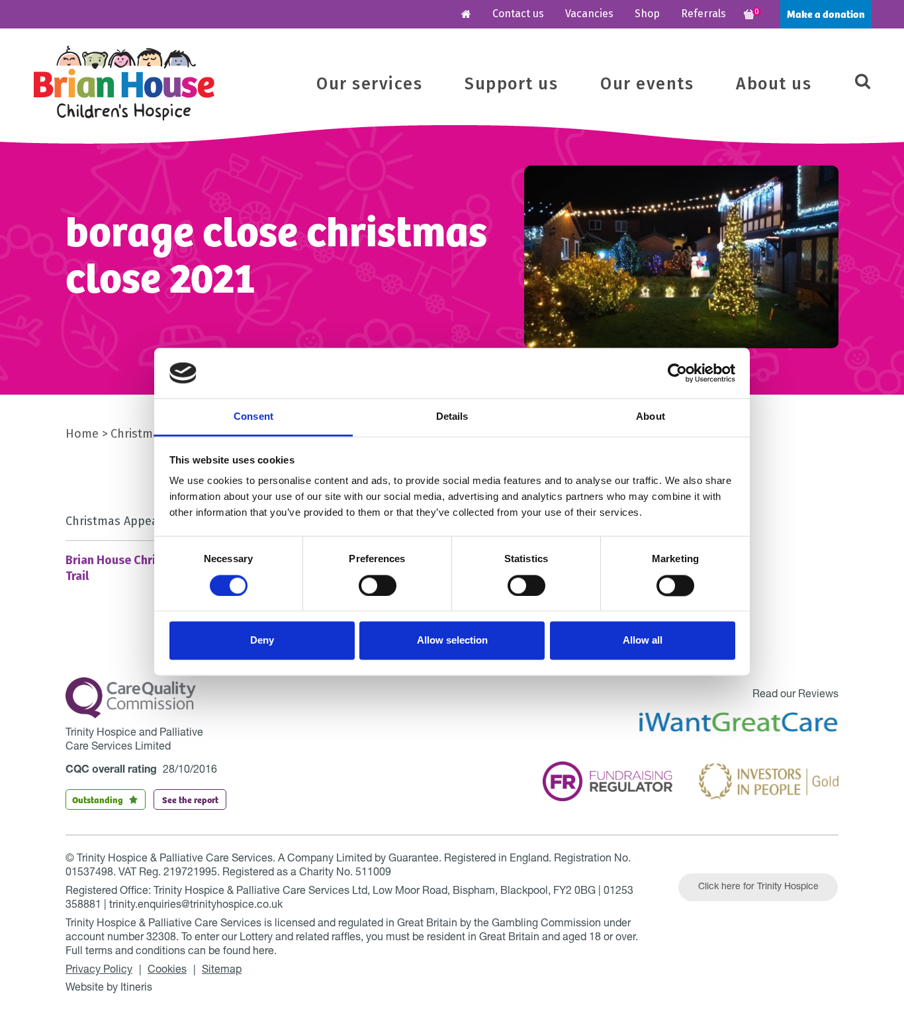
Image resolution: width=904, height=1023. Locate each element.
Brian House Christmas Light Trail (143, 568)
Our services (369, 84)
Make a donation (826, 13)
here (263, 952)
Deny (262, 640)
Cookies (167, 970)
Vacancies (589, 13)
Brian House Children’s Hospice (124, 83)
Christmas (138, 433)
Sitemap (222, 970)
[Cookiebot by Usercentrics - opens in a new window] (677, 373)
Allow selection (452, 640)
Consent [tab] (253, 416)
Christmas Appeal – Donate (141, 521)
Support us (511, 84)
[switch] (377, 585)
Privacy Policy (99, 970)
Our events (647, 84)
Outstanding (97, 799)
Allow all (642, 640)
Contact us (518, 13)
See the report (190, 799)
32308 (161, 938)
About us (773, 84)
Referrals (703, 13)
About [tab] (650, 416)
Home (82, 433)
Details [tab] (452, 416)
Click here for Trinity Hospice (758, 887)
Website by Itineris (109, 988)
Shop (647, 13)
